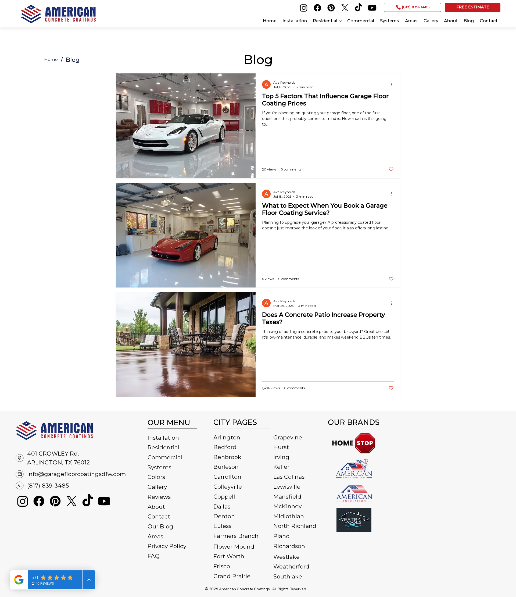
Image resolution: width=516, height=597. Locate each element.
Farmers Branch (236, 535)
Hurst (281, 447)
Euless (222, 526)
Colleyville (227, 486)
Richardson (289, 546)
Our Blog (160, 526)
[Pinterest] (331, 8)
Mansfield (287, 496)
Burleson (226, 466)
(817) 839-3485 (48, 485)
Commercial (165, 457)
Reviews (159, 496)
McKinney (287, 506)
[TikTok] (358, 8)
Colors (156, 477)
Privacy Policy (167, 546)
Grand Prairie (231, 576)
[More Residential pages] (340, 21)
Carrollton (227, 476)
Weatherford (291, 566)
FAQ (154, 556)
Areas (155, 536)
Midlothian (288, 516)
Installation (163, 437)
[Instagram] (304, 8)
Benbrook (227, 457)
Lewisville (286, 486)
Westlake (286, 556)
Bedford (224, 447)
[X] (345, 8)
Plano (281, 536)
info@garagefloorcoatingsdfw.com (76, 474)
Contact (159, 516)
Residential (163, 447)
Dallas (221, 506)
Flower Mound (233, 546)
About (156, 506)
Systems (159, 467)
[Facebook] (317, 8)
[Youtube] (372, 8)
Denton (224, 516)
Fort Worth (228, 556)
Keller (281, 466)
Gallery (157, 487)
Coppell (224, 496)
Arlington (226, 437)
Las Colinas (288, 476)
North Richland (294, 526)
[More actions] (393, 84)
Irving (281, 457)
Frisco (221, 566)
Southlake (287, 576)
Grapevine (287, 437)
